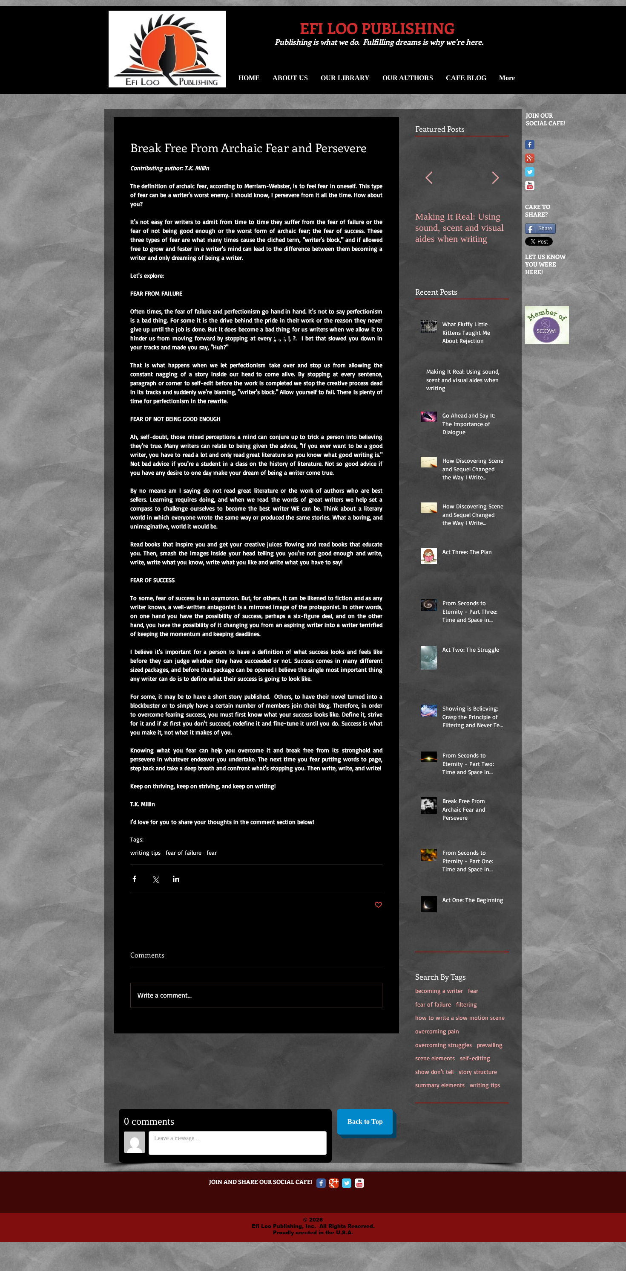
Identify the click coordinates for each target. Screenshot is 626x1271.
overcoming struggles (443, 1044)
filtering (466, 1004)
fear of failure (433, 1004)
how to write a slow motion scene (460, 1017)
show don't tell (434, 1071)
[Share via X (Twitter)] (155, 879)
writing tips (485, 1084)
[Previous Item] (429, 178)
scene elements (435, 1058)
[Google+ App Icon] (529, 158)
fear (473, 990)
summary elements (440, 1084)
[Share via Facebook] (134, 879)
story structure (478, 1071)
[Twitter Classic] (529, 172)
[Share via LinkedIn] (176, 879)
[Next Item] (495, 178)
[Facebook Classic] (529, 144)
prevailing (490, 1044)
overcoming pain (437, 1031)
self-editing (475, 1058)
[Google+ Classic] (334, 1183)
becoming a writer (439, 990)
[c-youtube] (529, 185)
